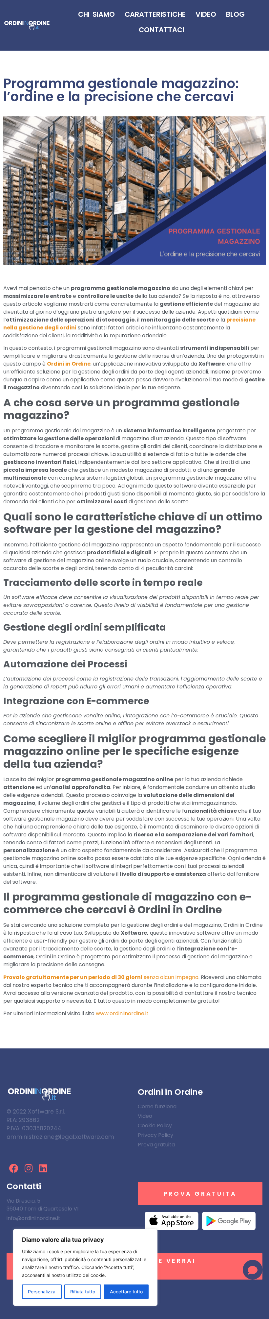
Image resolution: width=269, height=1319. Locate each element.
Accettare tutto (126, 1291)
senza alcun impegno (100, 977)
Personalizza (41, 1291)
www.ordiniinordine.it (122, 1013)
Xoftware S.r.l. (46, 1111)
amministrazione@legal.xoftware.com (60, 1137)
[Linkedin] (43, 1168)
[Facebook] (14, 1168)
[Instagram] (28, 1168)
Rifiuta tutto (82, 1291)
